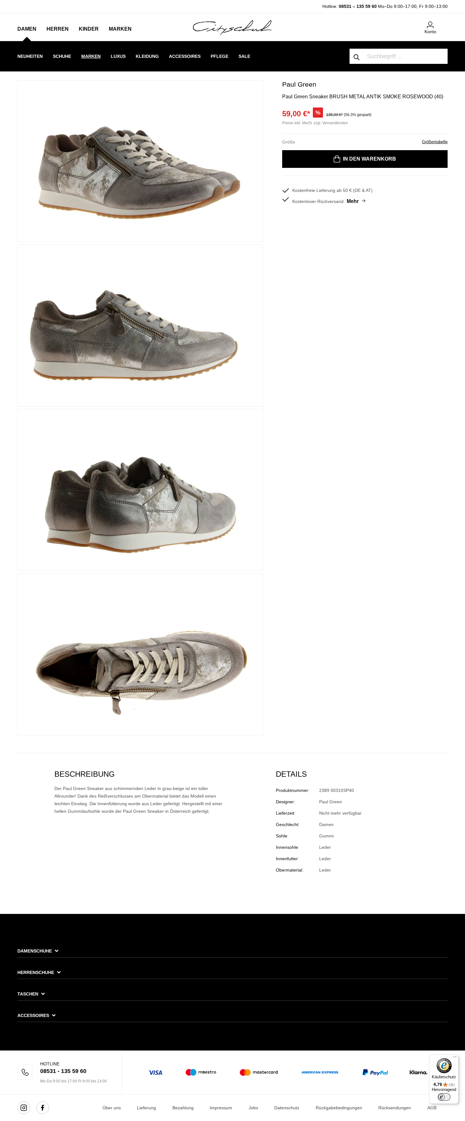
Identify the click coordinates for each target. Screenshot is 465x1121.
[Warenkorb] (444, 22)
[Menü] (455, 1058)
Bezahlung (183, 1107)
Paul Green (299, 84)
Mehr (353, 201)
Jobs (253, 1107)
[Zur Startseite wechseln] (232, 27)
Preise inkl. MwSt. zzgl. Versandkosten (315, 123)
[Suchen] (357, 56)
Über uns (111, 1107)
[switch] (444, 1097)
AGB (432, 1107)
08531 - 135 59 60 (63, 1071)
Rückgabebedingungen (339, 1107)
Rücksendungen (394, 1107)
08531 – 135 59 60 (358, 6)
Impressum (221, 1107)
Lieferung (146, 1107)
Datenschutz (286, 1107)
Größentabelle (435, 141)
